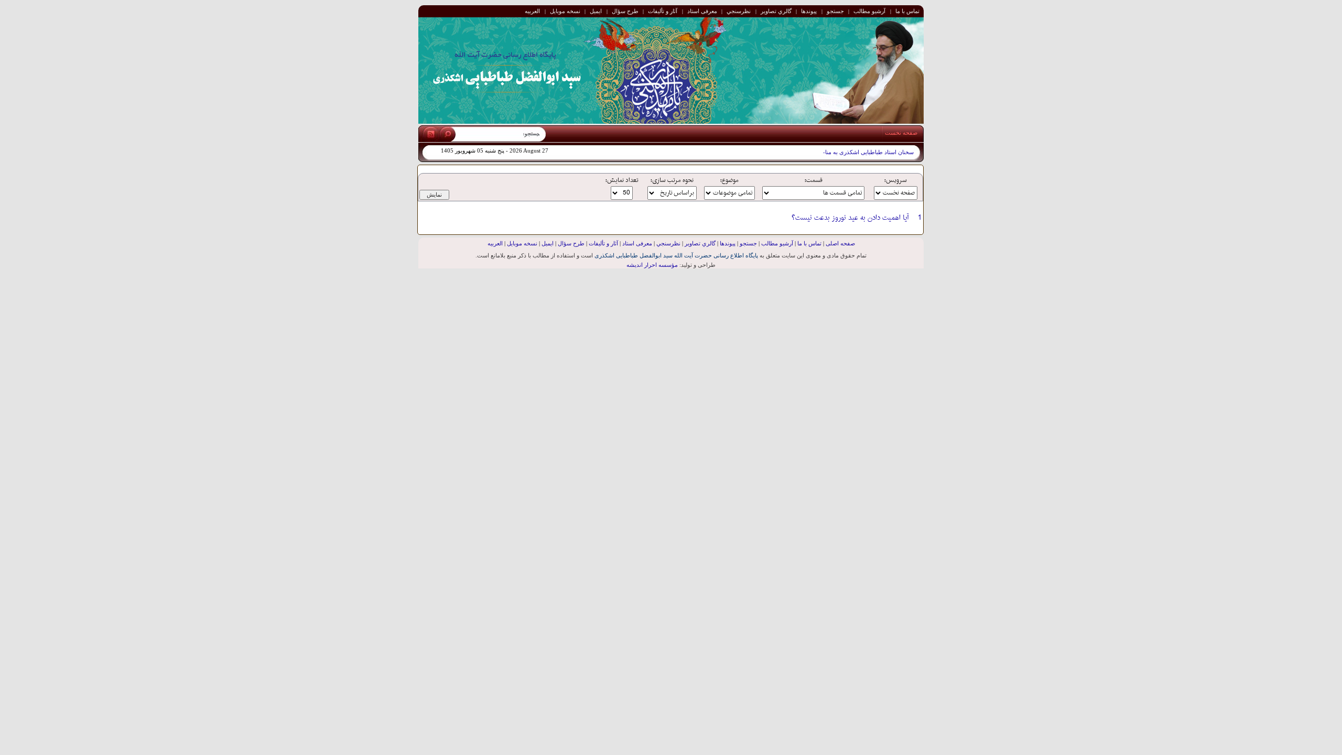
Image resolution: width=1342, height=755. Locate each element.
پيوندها (809, 11)
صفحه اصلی (840, 243)
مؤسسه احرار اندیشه (652, 265)
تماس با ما (907, 11)
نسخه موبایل (565, 11)
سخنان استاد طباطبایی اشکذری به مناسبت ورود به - (852, 152)
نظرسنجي (739, 11)
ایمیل (596, 11)
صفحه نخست (901, 133)
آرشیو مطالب (869, 11)
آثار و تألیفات (662, 11)
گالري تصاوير (776, 11)
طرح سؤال (625, 11)
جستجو (835, 11)
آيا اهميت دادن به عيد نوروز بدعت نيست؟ (850, 218)
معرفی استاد (702, 11)
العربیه (532, 11)
